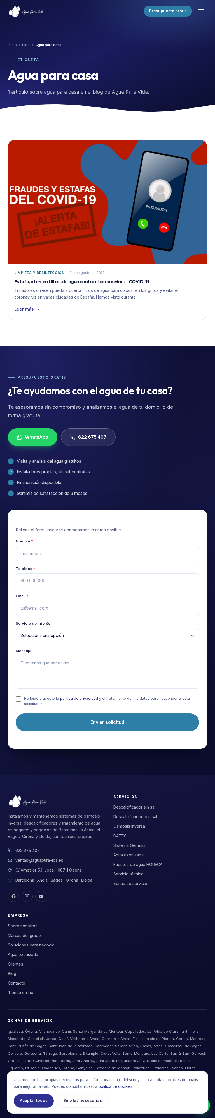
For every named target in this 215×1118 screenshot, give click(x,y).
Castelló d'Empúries (160, 1060)
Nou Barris (61, 1060)
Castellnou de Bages (183, 1046)
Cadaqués (51, 1068)
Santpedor (104, 1046)
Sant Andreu (83, 1060)
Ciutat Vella (110, 1053)
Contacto (16, 983)
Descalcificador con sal (135, 816)
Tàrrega (50, 1053)
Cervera (15, 1053)
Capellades (135, 1031)
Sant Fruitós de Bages (27, 1046)
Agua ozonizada (128, 854)
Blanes (177, 1068)
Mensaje (23, 651)
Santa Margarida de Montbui (98, 1031)
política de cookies (115, 1086)
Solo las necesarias (82, 1100)
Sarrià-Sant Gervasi (187, 1053)
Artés (158, 1046)
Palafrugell (142, 1068)
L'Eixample (89, 1053)
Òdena (31, 1031)
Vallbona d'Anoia (84, 1038)
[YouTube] (40, 896)
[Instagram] (27, 896)
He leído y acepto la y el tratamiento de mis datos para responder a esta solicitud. (107, 701)
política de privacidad (79, 698)
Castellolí (36, 1038)
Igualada (15, 1031)
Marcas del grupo (24, 935)
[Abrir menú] (201, 11)
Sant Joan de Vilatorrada (71, 1046)
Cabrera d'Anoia (116, 1038)
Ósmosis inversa (129, 826)
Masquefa (16, 1038)
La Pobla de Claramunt (167, 1031)
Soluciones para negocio (31, 945)
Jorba (51, 1038)
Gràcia (14, 1060)
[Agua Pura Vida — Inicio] (27, 11)
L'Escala (32, 1068)
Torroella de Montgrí (112, 1068)
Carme (182, 1038)
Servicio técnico (128, 874)
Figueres (15, 1068)
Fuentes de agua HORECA (137, 864)
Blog (26, 45)
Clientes (15, 964)
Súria (133, 1046)
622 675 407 (92, 437)
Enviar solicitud (107, 722)
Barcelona (68, 1053)
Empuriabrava (128, 1060)
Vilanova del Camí (55, 1031)
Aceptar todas (34, 1100)
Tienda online (20, 992)
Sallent (121, 1046)
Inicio (12, 45)
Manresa (197, 1038)
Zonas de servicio (130, 883)
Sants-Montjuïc (136, 1053)
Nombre (24, 541)
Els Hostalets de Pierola (153, 1038)
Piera (194, 1031)
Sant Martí (105, 1060)
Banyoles (84, 1068)
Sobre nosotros (23, 925)
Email (22, 596)
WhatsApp (36, 437)
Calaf (63, 1038)
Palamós (161, 1068)
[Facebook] (13, 896)
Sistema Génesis (129, 845)
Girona (68, 1068)
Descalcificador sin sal (134, 807)
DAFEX (119, 835)
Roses (185, 1060)
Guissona (32, 1053)
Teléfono (25, 568)
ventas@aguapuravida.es (39, 860)
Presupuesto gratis (168, 11)
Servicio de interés (34, 623)
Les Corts (159, 1053)
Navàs (145, 1046)
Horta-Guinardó (35, 1060)
